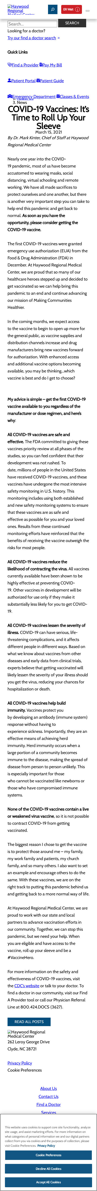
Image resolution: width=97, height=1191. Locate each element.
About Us (48, 1088)
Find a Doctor (48, 1104)
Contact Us (48, 1096)
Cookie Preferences (48, 1155)
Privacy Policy (20, 1063)
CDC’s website (26, 985)
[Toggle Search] (52, 9)
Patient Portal (23, 80)
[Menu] (87, 11)
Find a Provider (25, 65)
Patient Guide (52, 80)
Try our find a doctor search (32, 38)
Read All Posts (29, 1022)
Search (72, 23)
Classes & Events (74, 96)
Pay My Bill (52, 65)
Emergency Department (34, 96)
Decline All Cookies (48, 1169)
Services (48, 1112)
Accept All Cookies (48, 1182)
